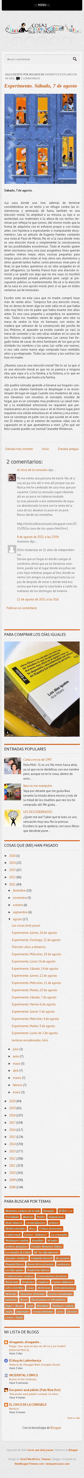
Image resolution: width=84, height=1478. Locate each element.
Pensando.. (49, 1211)
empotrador (22, 1311)
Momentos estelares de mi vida (22, 1211)
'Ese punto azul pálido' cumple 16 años (33, 1394)
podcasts (54, 1222)
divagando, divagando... (25, 1342)
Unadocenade (13, 1234)
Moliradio (11, 1294)
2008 (12, 1187)
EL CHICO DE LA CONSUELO (27, 1405)
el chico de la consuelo (32, 470)
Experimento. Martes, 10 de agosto (34, 990)
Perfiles (41, 1217)
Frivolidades (12, 1217)
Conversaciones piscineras (52, 1276)
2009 (12, 1180)
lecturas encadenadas (61, 1294)
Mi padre (52, 1240)
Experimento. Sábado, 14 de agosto (35, 969)
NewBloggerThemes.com (29, 1463)
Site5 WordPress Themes (35, 1459)
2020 (12, 1101)
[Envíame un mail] (42, 42)
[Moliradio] (54, 42)
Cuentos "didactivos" (36, 1234)
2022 (12, 877)
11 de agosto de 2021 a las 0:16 (38, 599)
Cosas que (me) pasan (40, 1450)
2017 (12, 1123)
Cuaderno (43, 1282)
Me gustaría (62, 1258)
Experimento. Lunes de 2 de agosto (35, 1033)
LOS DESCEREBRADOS (37, 812)
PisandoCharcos (14, 1264)
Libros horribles (14, 1288)
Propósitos (28, 1282)
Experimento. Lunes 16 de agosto (34, 961)
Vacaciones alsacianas (32, 1294)
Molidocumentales (15, 1228)
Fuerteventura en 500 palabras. (48, 1299)
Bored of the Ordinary (22, 1379)
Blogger (56, 1428)
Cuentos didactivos (62, 1282)
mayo (17, 1064)
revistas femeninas (43, 1311)
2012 (12, 1159)
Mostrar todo (73, 1417)
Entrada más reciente (19, 449)
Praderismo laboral (38, 1270)
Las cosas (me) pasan (26, 925)
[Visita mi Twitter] (17, 42)
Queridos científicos (16, 1258)
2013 (12, 1151)
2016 (12, 1130)
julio (16, 1049)
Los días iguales (14, 1270)
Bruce (32, 1228)
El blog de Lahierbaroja (25, 1361)
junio (16, 1056)
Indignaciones (56, 1217)
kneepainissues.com (58, 1463)
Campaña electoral (41, 1258)
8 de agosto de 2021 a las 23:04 (38, 537)
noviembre (20, 898)
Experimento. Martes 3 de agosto (33, 1026)
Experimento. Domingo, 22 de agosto (36, 940)
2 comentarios (30, 78)
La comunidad (59, 1234)
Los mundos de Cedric (18, 1252)
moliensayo (63, 1264)
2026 (12, 856)
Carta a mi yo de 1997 (37, 760)
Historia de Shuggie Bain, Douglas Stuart (34, 1364)
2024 (12, 863)
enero (17, 1092)
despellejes (38, 1240)
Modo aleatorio (14, 1222)
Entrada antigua (68, 449)
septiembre (20, 912)
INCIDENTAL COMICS (23, 1375)
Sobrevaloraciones (64, 1288)
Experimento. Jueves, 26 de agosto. (35, 933)
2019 (12, 1108)
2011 (12, 1166)
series (60, 1311)
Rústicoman (11, 1282)
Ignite (30, 1305)
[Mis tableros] (67, 42)
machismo (11, 1299)
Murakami (43, 1305)
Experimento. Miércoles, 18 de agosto (36, 954)
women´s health (14, 1317)
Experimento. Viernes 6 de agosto (34, 1004)
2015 (12, 1137)
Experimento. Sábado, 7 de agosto (40, 86)
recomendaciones (36, 1222)
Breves (24, 1299)
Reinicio (14, 1408)
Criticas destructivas (50, 1228)
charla (9, 1311)
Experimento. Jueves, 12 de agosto (34, 976)
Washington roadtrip (16, 1240)
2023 (12, 870)
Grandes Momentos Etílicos (46, 1246)
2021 (12, 884)
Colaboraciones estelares (19, 1276)
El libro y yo (65, 1211)
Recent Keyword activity (41, 1264)
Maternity (28, 1217)
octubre (18, 905)
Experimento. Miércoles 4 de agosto (35, 1019)
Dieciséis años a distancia (29, 947)
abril (16, 1071)
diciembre (19, 890)
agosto (18, 919)
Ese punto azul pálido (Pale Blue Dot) (35, 1390)
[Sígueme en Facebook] (29, 42)
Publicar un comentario (22, 608)
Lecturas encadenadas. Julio (30, 1040)
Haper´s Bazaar (14, 1305)
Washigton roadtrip (63, 1305)
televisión (72, 1311)
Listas (30, 1288)
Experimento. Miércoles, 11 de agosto (36, 983)
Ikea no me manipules (37, 786)
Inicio (45, 449)
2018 (12, 1115)
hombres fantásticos (16, 1246)
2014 (12, 1144)
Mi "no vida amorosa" (46, 1252)
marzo (17, 1078)
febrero (18, 1085)
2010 (12, 1173)
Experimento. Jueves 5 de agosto (33, 1012)
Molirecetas (44, 1288)
